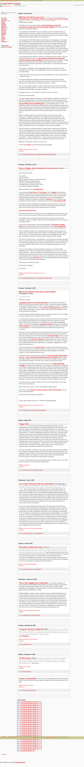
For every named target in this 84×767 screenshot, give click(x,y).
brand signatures (60, 226)
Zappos (54, 192)
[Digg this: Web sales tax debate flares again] (28, 564)
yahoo (35, 410)
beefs (44, 278)
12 (41, 702)
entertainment (32, 278)
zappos (41, 278)
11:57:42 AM (21, 668)
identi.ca (3, 37)
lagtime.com (3, 0)
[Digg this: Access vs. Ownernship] (26, 685)
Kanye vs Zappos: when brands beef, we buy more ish (38, 168)
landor (2, 30)
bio (5, 30)
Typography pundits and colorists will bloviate (33, 302)
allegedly (52, 27)
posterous (3, 38)
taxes (35, 569)
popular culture (26, 278)
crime (29, 470)
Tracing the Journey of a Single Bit (31, 629)
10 (37, 702)
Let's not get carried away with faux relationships (36, 484)
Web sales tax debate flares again (31, 547)
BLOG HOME (4, 19)
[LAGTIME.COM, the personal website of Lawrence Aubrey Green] (5, 6)
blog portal (3, 20)
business (25, 410)
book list (3, 22)
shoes (46, 278)
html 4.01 (66, 737)
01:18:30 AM (21, 641)
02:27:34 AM (21, 466)
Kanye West (32, 192)
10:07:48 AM (21, 530)
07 (32, 702)
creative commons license (50, 737)
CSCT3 (28, 145)
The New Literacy (25, 658)
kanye (38, 278)
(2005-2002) (3, 25)
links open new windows (78, 5)
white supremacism (27, 154)
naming (49, 324)
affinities (3, 29)
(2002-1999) (3, 26)
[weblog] (10, 3)
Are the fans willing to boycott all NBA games (43, 102)
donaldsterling (39, 154)
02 (23, 702)
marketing (41, 533)
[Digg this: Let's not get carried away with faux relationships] (30, 528)
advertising (36, 533)
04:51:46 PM (21, 406)
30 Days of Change (37, 339)
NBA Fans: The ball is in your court (31, 17)
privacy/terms (4, 41)
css (63, 737)
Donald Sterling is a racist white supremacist (33, 19)
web (33, 410)
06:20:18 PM (21, 612)
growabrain (25, 636)
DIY (64, 365)
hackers (37, 470)
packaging (43, 324)
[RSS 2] (6, 47)
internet (28, 410)
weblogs (24, 615)
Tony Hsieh (42, 192)
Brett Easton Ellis (60, 201)
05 (28, 702)
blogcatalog (3, 33)
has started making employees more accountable (42, 357)
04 (26, 702)
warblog (3, 27)
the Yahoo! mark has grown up (51, 308)
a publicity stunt (38, 189)
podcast (49, 199)
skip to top (4, 754)
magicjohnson (46, 154)
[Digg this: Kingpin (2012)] (24, 465)
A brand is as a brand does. (27, 210)
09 (35, 702)
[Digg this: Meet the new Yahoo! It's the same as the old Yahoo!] (31, 405)
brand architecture (24, 326)
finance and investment (27, 690)
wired (34, 470)
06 (30, 702)
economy (34, 690)
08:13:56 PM (21, 151)
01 (21, 702)
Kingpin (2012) (24, 424)
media (36, 615)
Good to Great (40, 347)
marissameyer (43, 410)
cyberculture (25, 470)
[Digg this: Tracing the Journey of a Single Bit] (28, 639)
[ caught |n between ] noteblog (11, 0)
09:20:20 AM (21, 274)
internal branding (53, 336)
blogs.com (3, 31)
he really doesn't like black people (57, 19)
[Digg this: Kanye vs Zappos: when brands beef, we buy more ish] (31, 273)
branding (50, 278)
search (38, 410)
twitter (2, 36)
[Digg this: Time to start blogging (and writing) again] (29, 610)
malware (40, 470)
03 (25, 702)
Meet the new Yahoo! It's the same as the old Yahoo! (37, 292)
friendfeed (3, 34)
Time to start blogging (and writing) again (33, 583)
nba (42, 154)
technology (28, 671)
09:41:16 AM (21, 686)
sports (32, 154)
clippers (51, 154)
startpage (3, 23)
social (33, 615)
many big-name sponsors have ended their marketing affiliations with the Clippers (42, 59)
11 (39, 702)
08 (34, 702)
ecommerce (39, 569)
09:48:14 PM (21, 565)
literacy (24, 671)
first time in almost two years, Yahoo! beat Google (45, 390)
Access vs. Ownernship (27, 678)
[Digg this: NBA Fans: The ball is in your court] (28, 149)
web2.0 (38, 615)
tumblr (2, 40)
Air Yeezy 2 (36, 257)
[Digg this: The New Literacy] (25, 666)
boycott (54, 154)
